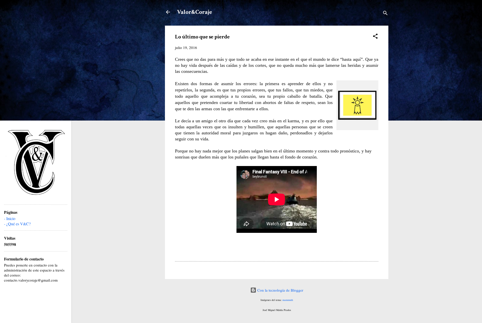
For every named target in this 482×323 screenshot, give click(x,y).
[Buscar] (385, 13)
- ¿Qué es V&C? (17, 223)
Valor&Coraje (194, 12)
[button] (375, 37)
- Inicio (9, 218)
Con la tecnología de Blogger (279, 290)
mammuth (287, 300)
